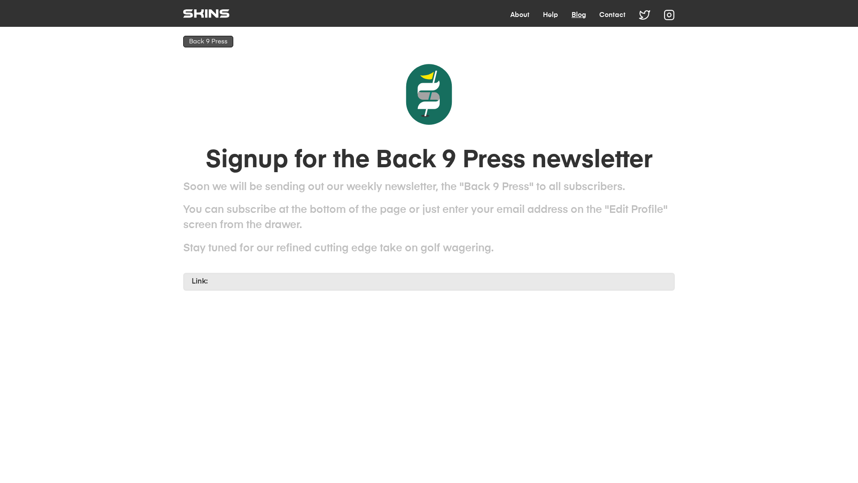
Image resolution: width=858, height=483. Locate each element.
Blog (579, 15)
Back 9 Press (208, 41)
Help (550, 15)
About (520, 15)
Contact (612, 15)
